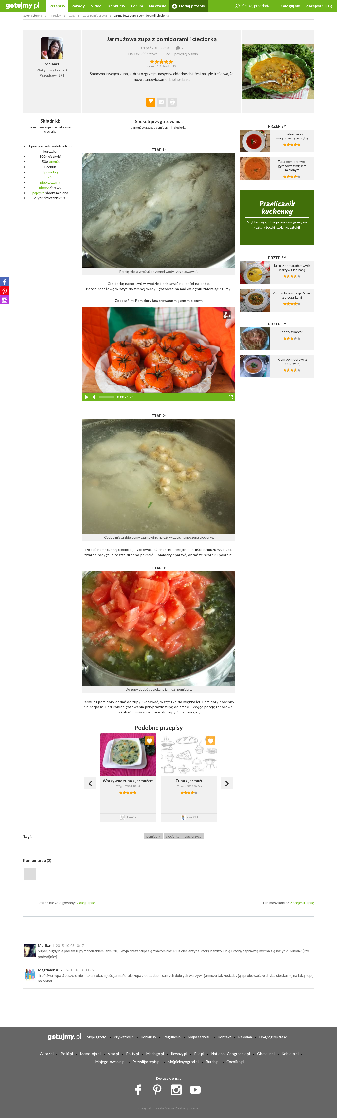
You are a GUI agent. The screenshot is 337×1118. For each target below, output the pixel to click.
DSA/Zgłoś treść (273, 1037)
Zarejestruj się (319, 5)
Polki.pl (67, 1053)
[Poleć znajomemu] (161, 102)
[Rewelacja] (170, 61)
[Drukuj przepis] (172, 102)
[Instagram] (4, 299)
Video (96, 5)
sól (50, 177)
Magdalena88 (50, 970)
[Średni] (156, 61)
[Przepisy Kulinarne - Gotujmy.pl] (22, 5)
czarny (55, 182)
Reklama (245, 1037)
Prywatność (123, 1037)
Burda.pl (212, 1061)
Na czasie (157, 5)
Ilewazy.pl (179, 1053)
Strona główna (32, 15)
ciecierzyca (193, 836)
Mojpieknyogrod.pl (183, 1061)
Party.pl (132, 1053)
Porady (78, 5)
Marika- (44, 945)
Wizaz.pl (47, 1053)
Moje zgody (96, 1037)
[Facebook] (4, 281)
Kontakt (224, 1037)
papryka (38, 193)
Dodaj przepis (191, 5)
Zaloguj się (290, 5)
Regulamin (172, 1037)
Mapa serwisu (199, 1037)
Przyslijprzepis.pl (146, 1061)
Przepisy (57, 5)
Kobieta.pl (290, 1053)
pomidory (51, 172)
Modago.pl (155, 1053)
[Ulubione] (149, 740)
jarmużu (54, 161)
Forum (137, 5)
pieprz (45, 182)
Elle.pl (199, 1053)
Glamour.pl (266, 1053)
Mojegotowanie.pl (110, 1061)
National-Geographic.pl (230, 1053)
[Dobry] (161, 61)
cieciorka (172, 836)
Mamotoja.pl (90, 1053)
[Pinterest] (4, 290)
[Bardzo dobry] (166, 61)
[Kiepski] (152, 61)
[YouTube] (197, 1088)
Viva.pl (113, 1053)
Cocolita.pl (235, 1061)
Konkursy (116, 5)
